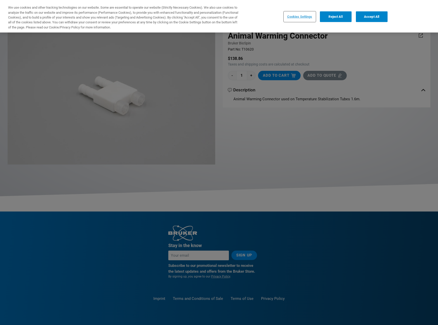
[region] (219, 16)
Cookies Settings (299, 16)
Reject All (335, 16)
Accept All (371, 16)
